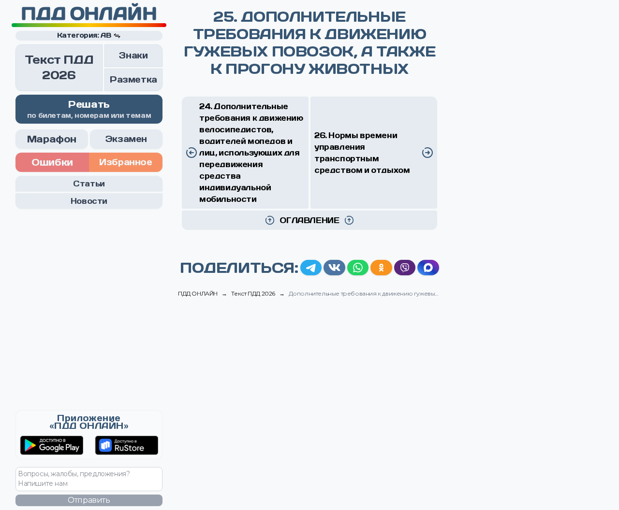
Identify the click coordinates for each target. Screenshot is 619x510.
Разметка (133, 79)
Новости (89, 201)
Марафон (51, 139)
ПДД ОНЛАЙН (89, 13)
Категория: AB (84, 35)
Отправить (89, 500)
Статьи (89, 183)
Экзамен (126, 138)
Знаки (133, 55)
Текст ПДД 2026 (59, 67)
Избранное (125, 162)
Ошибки (52, 162)
